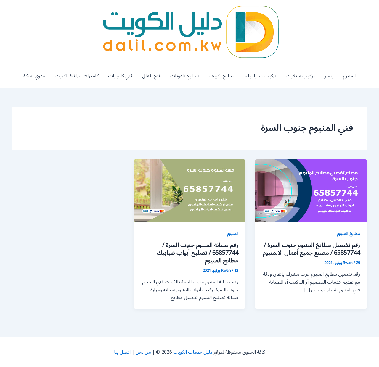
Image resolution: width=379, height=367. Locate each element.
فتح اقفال (151, 76)
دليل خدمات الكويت (192, 352)
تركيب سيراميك (260, 76)
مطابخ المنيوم (348, 233)
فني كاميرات (120, 76)
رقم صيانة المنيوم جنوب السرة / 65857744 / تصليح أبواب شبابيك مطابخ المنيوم (197, 253)
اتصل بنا (122, 352)
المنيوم (349, 76)
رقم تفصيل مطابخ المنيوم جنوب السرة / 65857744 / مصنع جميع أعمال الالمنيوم (311, 249)
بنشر (328, 76)
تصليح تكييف (222, 76)
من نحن (143, 352)
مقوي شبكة (34, 76)
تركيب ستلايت (300, 76)
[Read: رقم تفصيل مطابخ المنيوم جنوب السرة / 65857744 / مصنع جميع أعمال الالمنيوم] (311, 191)
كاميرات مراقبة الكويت (77, 76)
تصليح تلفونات (184, 76)
